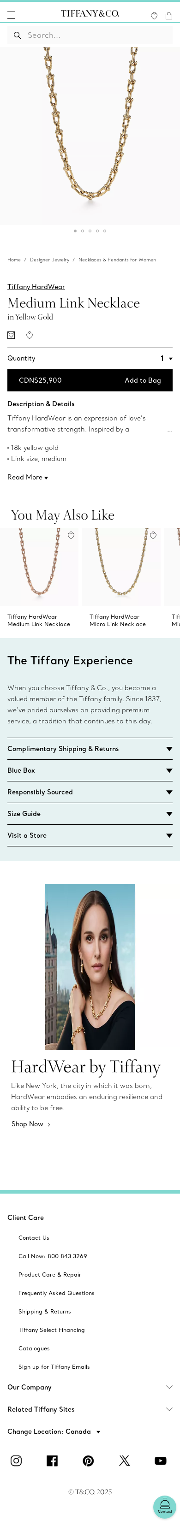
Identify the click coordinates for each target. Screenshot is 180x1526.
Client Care (25, 1217)
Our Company (29, 1387)
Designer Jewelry (49, 260)
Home (14, 260)
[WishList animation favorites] (154, 15)
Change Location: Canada (50, 1431)
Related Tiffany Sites (41, 1409)
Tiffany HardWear (36, 287)
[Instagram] (18, 1461)
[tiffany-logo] (90, 15)
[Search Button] (17, 35)
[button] (11, 15)
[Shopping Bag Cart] (169, 15)
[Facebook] (54, 1461)
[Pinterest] (90, 1461)
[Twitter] (126, 1461)
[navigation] (11, 15)
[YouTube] (162, 1461)
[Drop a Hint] (11, 335)
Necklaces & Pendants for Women (117, 260)
